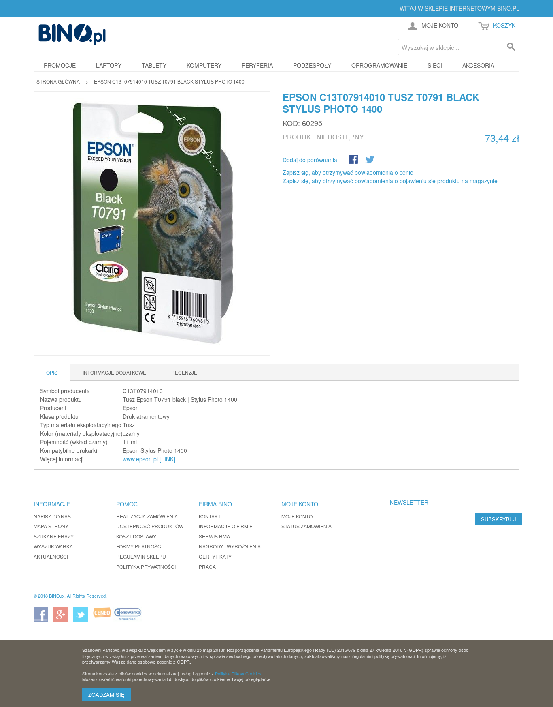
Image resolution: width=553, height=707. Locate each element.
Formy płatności (139, 546)
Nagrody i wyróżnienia (230, 546)
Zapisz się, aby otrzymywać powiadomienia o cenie (348, 172)
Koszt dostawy (136, 536)
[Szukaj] (511, 47)
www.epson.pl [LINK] (149, 459)
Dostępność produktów (149, 526)
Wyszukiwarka (53, 546)
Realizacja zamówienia (147, 516)
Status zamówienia (306, 526)
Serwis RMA (214, 536)
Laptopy (108, 65)
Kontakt (210, 516)
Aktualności (51, 556)
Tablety (154, 65)
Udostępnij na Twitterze (370, 160)
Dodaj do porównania (310, 160)
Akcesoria (478, 65)
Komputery (204, 65)
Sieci (435, 65)
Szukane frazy (54, 536)
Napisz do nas (52, 516)
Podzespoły (312, 65)
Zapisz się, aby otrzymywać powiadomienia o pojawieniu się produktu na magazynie (390, 181)
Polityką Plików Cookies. (239, 673)
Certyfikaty (215, 556)
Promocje (60, 65)
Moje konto (297, 516)
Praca (207, 566)
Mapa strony (51, 526)
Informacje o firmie (226, 526)
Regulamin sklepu (141, 556)
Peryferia (257, 65)
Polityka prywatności (146, 566)
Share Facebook (354, 160)
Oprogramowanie (379, 65)
